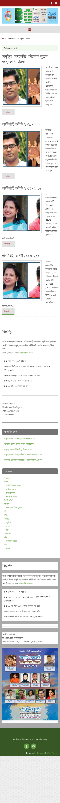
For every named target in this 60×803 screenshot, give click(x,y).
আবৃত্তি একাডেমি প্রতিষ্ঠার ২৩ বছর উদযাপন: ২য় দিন (23, 454)
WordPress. (52, 752)
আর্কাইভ (7, 518)
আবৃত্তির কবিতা (11, 541)
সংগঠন (8, 526)
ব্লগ (5, 544)
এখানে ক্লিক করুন (25, 352)
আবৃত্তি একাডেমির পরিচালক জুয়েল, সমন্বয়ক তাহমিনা (25, 59)
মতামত (8, 548)
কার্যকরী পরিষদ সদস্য (13, 485)
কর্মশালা (6, 504)
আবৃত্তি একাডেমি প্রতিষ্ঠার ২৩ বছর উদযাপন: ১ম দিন (23, 459)
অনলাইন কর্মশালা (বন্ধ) (14, 507)
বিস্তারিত (7, 112)
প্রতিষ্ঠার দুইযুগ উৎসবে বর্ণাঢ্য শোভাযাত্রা (19, 444)
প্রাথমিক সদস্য (11, 496)
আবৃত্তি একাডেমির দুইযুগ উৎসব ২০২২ (18, 449)
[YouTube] (56, 3)
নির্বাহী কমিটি (8, 500)
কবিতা (6, 537)
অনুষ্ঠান (8, 522)
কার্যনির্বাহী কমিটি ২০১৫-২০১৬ (21, 188)
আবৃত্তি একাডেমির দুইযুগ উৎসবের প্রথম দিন (20, 438)
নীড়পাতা (7, 478)
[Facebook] (51, 3)
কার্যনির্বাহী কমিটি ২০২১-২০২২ (21, 124)
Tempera (41, 752)
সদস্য (6, 481)
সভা (7, 529)
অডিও (6, 515)
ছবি (5, 511)
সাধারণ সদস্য (10, 493)
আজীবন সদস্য (11, 489)
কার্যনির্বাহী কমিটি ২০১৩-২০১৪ (22, 256)
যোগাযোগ (7, 533)
